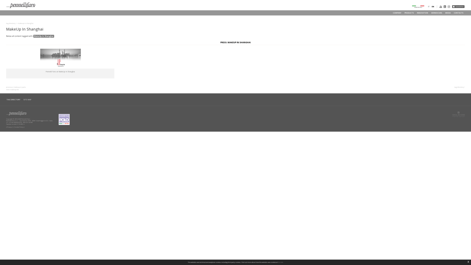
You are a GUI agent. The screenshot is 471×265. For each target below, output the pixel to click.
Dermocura (436, 13)
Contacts (458, 13)
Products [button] (409, 13)
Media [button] (448, 13)
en (433, 6)
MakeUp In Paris (19, 87)
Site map (27, 99)
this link (280, 262)
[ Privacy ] (9, 127)
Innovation (422, 13)
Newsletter (459, 6)
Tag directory (11, 23)
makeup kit (14, 89)
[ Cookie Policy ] (18, 127)
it (429, 6)
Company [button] (397, 13)
